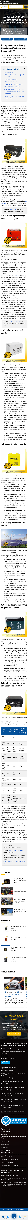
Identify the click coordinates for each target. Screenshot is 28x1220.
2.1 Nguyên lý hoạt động (11, 82)
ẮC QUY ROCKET (5, 1138)
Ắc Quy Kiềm (13, 209)
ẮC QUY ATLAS (5, 1141)
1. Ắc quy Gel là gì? (9, 72)
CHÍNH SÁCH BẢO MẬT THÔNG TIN (9, 1165)
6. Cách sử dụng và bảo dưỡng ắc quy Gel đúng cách (14, 92)
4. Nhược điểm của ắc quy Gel (12, 87)
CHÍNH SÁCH (5, 1150)
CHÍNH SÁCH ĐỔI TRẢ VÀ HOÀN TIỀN (10, 1159)
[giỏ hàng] (3, 1217)
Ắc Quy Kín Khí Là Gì (15, 322)
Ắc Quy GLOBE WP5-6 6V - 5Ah (18, 937)
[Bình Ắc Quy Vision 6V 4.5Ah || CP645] (5, 960)
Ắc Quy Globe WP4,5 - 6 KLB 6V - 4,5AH (19, 927)
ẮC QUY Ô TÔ (5, 1129)
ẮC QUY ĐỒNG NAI (5, 1131)
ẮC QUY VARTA (5, 1144)
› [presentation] (26, 992)
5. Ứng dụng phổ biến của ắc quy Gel (13, 89)
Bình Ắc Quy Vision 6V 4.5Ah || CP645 (18, 958)
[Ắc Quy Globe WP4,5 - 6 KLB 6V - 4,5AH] (5, 929)
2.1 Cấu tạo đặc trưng (11, 79)
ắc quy (18, 276)
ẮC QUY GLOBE (5, 1147)
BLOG (13, 30)
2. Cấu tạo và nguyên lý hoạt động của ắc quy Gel (14, 76)
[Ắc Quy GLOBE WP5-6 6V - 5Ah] (5, 939)
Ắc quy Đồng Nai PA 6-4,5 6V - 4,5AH (18, 948)
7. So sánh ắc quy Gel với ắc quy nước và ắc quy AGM (14, 97)
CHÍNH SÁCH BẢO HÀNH (7, 1162)
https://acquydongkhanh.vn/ (16, 850)
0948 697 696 (6, 1)
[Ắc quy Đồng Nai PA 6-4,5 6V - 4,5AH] (5, 949)
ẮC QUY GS (4, 1134)
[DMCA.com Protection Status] (5, 1062)
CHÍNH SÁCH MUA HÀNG (7, 1153)
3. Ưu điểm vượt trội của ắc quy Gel (13, 84)
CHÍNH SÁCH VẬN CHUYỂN (7, 1156)
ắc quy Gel (12, 115)
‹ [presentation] (1, 992)
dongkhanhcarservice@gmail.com (10, 3)
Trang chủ (7, 30)
